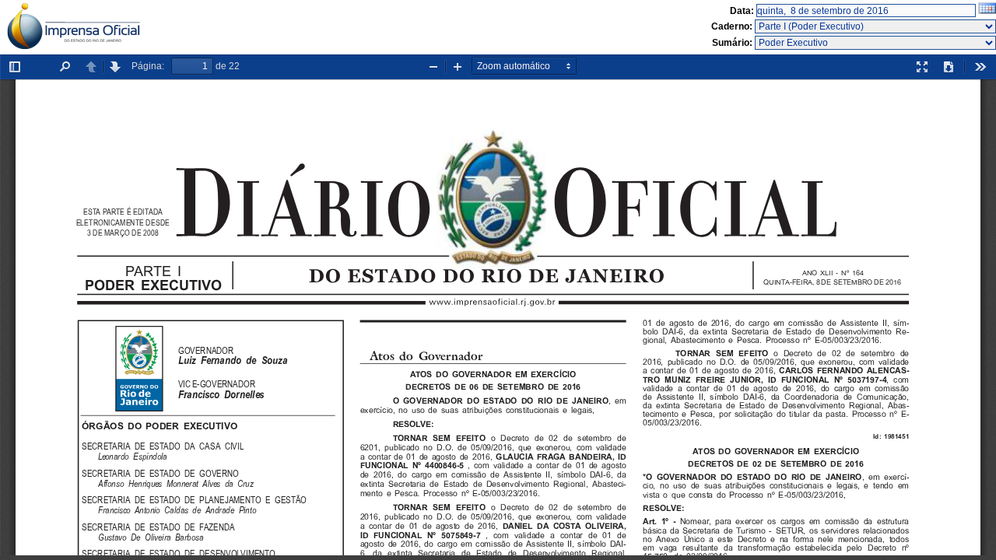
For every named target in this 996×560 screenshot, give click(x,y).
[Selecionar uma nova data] (987, 10)
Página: (148, 66)
